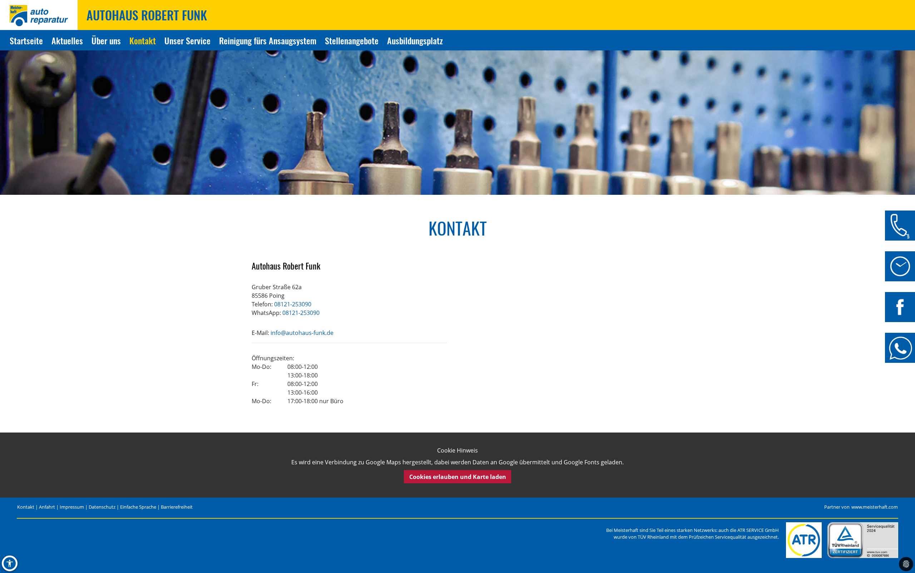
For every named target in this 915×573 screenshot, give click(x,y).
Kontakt (142, 40)
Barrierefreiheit (177, 507)
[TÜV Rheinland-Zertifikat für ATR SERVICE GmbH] (862, 540)
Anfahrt (47, 507)
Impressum (72, 507)
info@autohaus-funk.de (302, 333)
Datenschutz (102, 507)
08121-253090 (292, 304)
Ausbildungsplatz (415, 40)
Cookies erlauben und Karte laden (457, 477)
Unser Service (187, 40)
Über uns (106, 40)
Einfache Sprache (138, 507)
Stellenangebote (352, 40)
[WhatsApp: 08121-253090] (900, 348)
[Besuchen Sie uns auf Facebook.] (900, 307)
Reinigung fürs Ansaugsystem (267, 40)
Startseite (26, 40)
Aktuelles (67, 40)
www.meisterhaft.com (874, 507)
